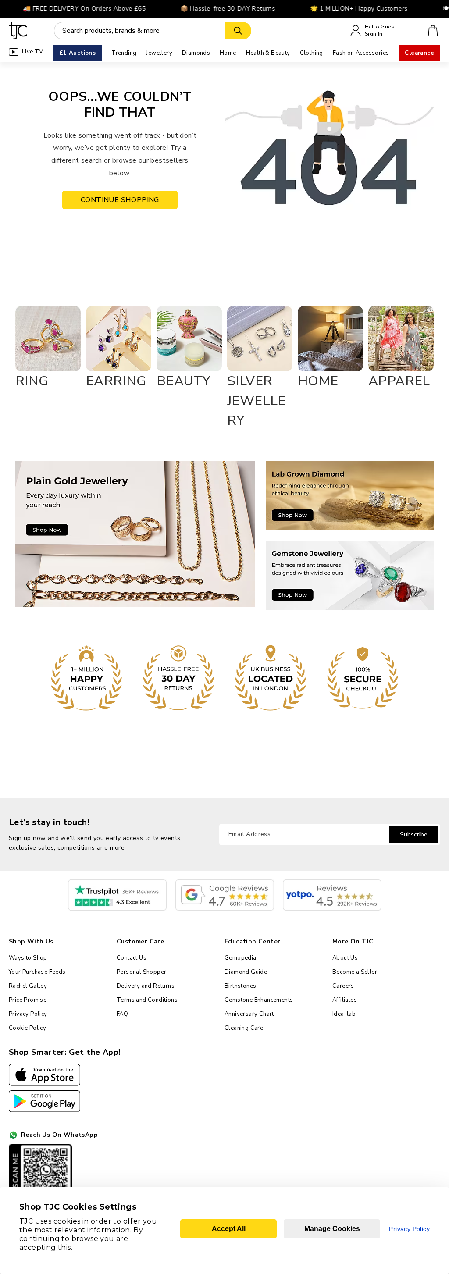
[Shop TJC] (18, 30)
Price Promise (27, 1000)
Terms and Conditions (147, 1000)
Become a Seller (354, 972)
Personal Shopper (141, 972)
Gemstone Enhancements (258, 1000)
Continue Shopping (120, 200)
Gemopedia (240, 958)
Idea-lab (344, 1014)
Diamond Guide (245, 972)
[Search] (238, 30)
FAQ (122, 1014)
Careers (343, 986)
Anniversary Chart (249, 1014)
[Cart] (433, 30)
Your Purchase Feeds (37, 972)
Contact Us (131, 958)
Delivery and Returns (146, 986)
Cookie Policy (27, 1028)
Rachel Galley (28, 986)
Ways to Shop (28, 958)
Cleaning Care (243, 1028)
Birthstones (240, 986)
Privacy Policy (28, 1014)
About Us (345, 958)
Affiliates (344, 1000)
